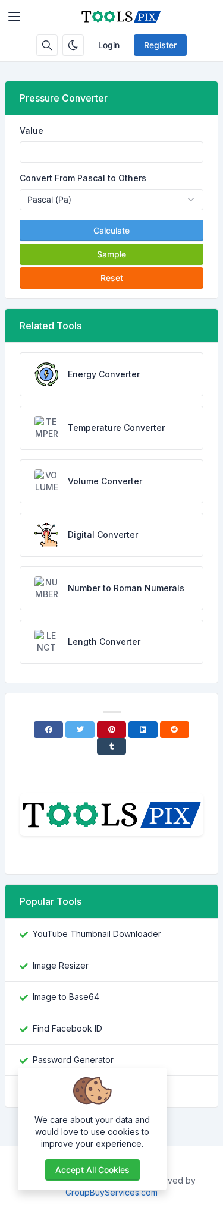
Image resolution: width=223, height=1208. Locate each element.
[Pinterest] (111, 729)
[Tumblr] (111, 746)
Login (109, 45)
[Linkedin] (143, 729)
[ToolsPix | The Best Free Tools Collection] (121, 16)
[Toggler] (14, 16)
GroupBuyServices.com (111, 1192)
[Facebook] (48, 729)
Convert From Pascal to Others (83, 178)
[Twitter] (80, 729)
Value (31, 130)
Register (160, 45)
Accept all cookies (92, 1170)
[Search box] (47, 45)
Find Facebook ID (67, 1028)
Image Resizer (61, 965)
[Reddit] (174, 729)
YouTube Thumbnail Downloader (97, 934)
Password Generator (73, 1060)
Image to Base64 (66, 997)
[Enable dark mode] (73, 45)
